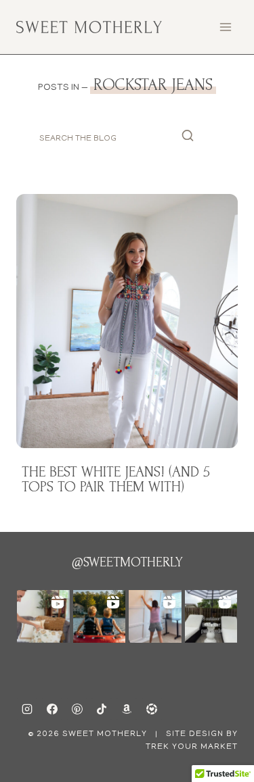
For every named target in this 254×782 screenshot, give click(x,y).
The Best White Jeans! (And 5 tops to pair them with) (116, 479)
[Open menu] (225, 26)
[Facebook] (52, 709)
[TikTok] (101, 709)
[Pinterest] (77, 709)
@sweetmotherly (127, 562)
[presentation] (127, 321)
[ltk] (152, 709)
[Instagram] (27, 709)
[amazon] (126, 709)
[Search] (188, 138)
